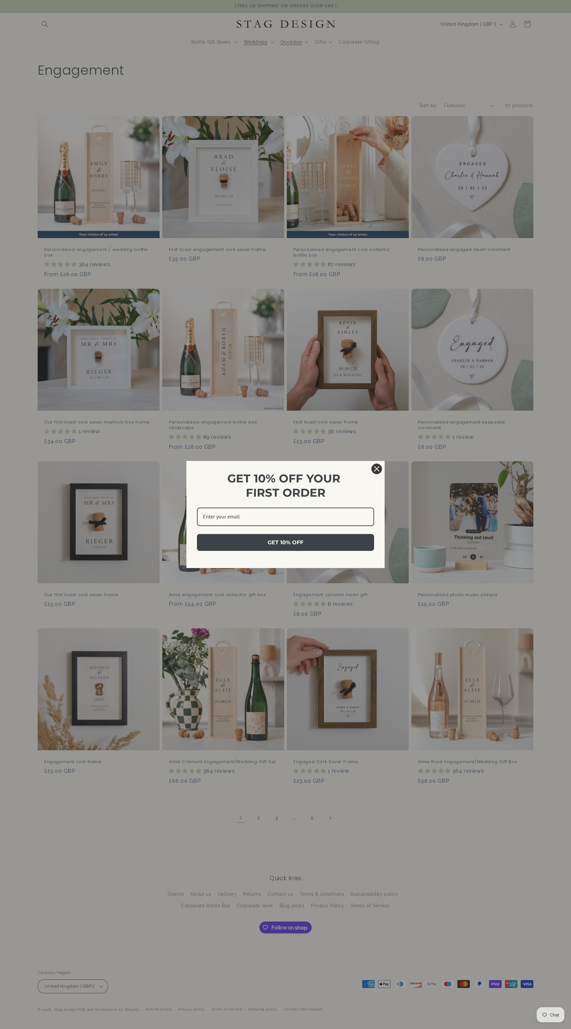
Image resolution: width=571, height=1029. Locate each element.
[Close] (377, 469)
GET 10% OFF (285, 542)
